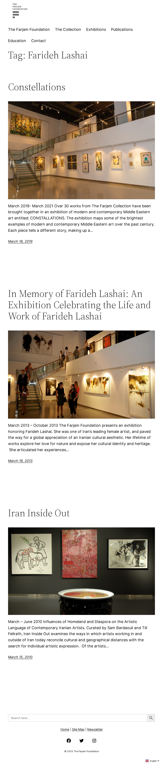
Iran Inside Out (39, 512)
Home (64, 729)
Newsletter (95, 729)
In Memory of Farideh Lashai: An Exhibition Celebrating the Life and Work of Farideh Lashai (79, 305)
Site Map (78, 729)
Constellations (36, 86)
